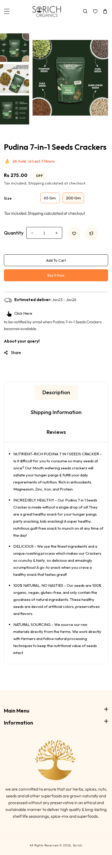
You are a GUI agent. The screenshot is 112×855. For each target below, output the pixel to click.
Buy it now (56, 275)
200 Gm (73, 197)
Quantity (13, 233)
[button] (7, 11)
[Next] (14, 131)
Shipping (36, 183)
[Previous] (14, 28)
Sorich (77, 845)
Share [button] (16, 352)
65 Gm (50, 197)
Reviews (56, 432)
